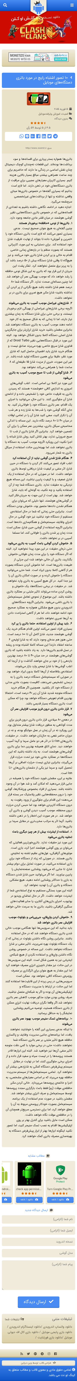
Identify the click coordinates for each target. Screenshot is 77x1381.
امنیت (65, 114)
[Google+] (33, 136)
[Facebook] (38, 136)
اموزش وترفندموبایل (49, 114)
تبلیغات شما (13, 1319)
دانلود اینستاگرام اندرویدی (25, 1326)
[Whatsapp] (21, 136)
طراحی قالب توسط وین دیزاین (36, 1363)
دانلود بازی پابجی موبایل (57, 1332)
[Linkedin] (44, 136)
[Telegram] (55, 136)
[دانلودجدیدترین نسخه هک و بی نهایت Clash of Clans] (38, 27)
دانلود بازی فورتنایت (50, 1337)
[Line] (27, 136)
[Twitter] (49, 136)
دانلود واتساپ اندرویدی (57, 1326)
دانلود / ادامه (58, 1200)
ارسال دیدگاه (35, 1302)
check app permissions (29, 1189)
